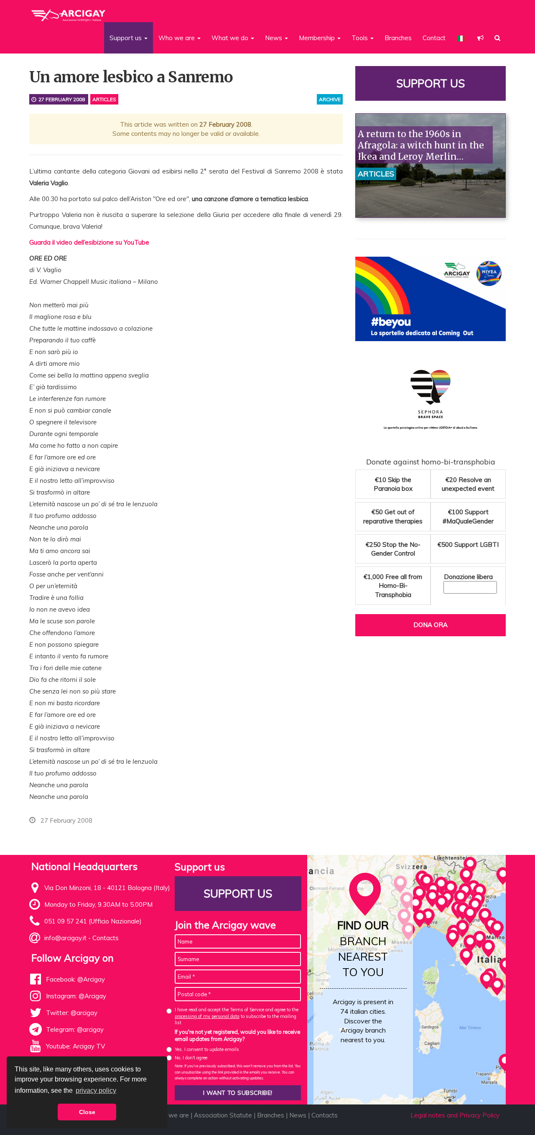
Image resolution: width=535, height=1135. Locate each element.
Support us (430, 83)
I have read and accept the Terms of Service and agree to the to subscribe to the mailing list (236, 1016)
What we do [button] (230, 38)
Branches (398, 38)
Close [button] (87, 1112)
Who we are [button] (177, 38)
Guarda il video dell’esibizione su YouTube (89, 242)
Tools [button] (360, 38)
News (297, 1115)
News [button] (274, 38)
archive (330, 99)
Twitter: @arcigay (71, 1013)
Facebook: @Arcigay (75, 979)
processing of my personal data (207, 1016)
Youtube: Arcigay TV (75, 1046)
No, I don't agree (191, 1058)
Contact (434, 38)
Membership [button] (317, 38)
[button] (480, 38)
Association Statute (223, 1115)
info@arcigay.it (65, 938)
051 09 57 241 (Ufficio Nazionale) (93, 921)
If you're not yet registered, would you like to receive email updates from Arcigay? (237, 1035)
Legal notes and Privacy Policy (454, 1115)
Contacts (105, 938)
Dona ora (430, 625)
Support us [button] (126, 38)
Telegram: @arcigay (75, 1029)
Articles (104, 99)
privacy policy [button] (96, 1090)
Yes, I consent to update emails (207, 1049)
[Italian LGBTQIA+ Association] (68, 11)
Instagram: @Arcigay (76, 996)
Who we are (171, 1115)
